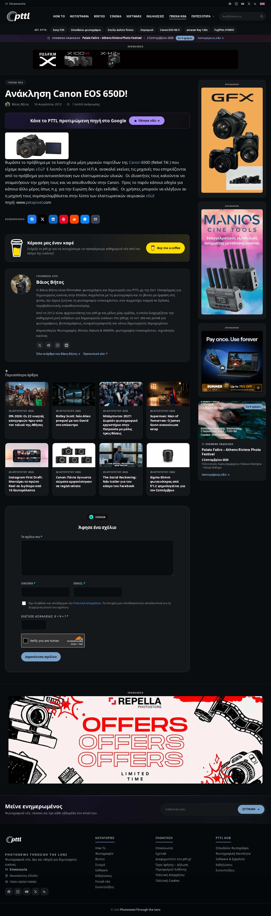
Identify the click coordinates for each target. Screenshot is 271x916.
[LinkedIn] (66, 345)
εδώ (39, 169)
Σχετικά (161, 853)
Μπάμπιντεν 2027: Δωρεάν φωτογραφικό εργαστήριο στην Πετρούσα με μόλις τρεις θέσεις (120, 424)
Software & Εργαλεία (230, 859)
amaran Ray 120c (197, 30)
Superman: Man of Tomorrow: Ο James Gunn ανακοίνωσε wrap (165, 422)
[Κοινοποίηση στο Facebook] (32, 219)
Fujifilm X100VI (224, 30)
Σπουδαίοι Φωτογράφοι (232, 848)
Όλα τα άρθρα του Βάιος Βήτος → (58, 354)
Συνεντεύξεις (104, 887)
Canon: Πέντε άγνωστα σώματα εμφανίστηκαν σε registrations (74, 481)
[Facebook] (230, 4)
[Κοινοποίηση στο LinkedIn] (53, 219)
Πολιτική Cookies (168, 881)
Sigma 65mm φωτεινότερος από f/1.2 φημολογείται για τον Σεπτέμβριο (167, 483)
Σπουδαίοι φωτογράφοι (86, 30)
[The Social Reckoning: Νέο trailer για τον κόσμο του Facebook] (121, 455)
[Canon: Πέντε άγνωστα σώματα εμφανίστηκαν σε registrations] (74, 455)
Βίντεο (99, 16)
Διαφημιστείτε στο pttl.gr (173, 859)
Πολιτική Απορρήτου (87, 603)
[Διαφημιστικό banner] (135, 59)
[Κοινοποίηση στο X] (42, 219)
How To (59, 16)
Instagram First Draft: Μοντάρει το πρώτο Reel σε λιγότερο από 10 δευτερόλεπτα (25, 483)
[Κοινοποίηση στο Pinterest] (63, 219)
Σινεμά (115, 16)
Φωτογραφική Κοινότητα (233, 853)
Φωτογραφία (79, 16)
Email (79, 583)
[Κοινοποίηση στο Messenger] (84, 219)
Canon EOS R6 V (170, 30)
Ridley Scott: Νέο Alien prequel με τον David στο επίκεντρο (73, 420)
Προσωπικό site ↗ (95, 354)
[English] (262, 4)
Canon (134, 162)
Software (133, 16)
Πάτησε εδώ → (149, 121)
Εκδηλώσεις (155, 16)
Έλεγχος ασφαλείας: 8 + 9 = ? (44, 616)
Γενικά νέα (178, 16)
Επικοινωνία (18, 869)
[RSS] (255, 4)
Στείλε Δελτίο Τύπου (120, 30)
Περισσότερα (200, 16)
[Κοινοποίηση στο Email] (95, 219)
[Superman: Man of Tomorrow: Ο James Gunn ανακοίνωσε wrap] (168, 394)
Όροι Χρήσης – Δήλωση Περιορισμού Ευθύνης (172, 867)
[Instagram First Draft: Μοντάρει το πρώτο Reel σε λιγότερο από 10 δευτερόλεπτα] (26, 455)
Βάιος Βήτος (20, 104)
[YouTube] (243, 4)
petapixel (34, 202)
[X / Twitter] (39, 345)
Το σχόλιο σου (31, 537)
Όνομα (28, 583)
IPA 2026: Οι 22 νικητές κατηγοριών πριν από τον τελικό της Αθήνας (26, 420)
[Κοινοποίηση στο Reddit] (74, 219)
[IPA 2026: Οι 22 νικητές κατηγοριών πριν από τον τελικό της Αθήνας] (26, 394)
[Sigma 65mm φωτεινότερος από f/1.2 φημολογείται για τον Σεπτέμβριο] (168, 455)
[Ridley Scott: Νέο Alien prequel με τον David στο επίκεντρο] (74, 394)
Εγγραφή (249, 809)
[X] (249, 4)
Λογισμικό (146, 30)
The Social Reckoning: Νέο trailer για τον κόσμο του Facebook (119, 481)
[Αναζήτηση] (262, 16)
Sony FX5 (58, 30)
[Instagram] (236, 4)
